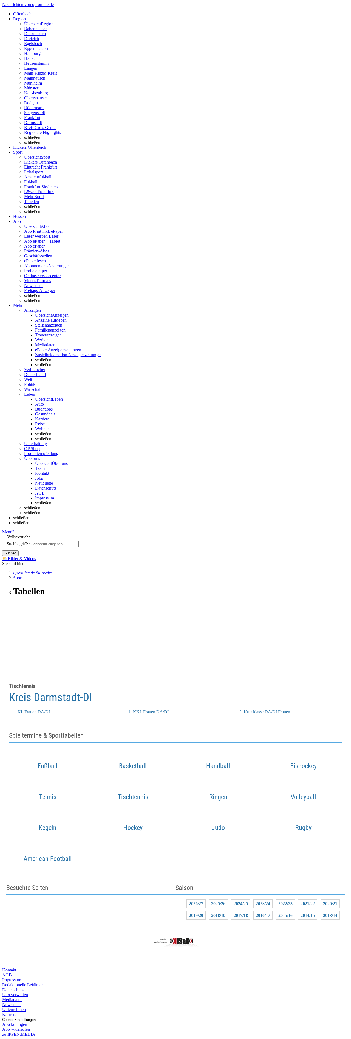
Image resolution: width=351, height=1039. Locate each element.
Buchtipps (44, 409)
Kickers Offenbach (40, 162)
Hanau (30, 58)
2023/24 (263, 903)
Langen (30, 68)
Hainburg (32, 53)
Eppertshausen (36, 48)
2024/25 (241, 903)
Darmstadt (33, 122)
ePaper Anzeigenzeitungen (58, 349)
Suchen (10, 553)
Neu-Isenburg (36, 93)
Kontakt (42, 473)
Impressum (44, 498)
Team (40, 468)
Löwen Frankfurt (39, 191)
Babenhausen (35, 28)
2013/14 (330, 915)
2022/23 (285, 903)
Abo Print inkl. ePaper (43, 231)
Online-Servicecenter (42, 275)
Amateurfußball (37, 177)
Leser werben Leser (41, 236)
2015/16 (285, 915)
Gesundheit (45, 414)
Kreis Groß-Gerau (40, 127)
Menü (7, 532)
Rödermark (34, 107)
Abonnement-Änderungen (47, 265)
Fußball (30, 181)
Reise (40, 424)
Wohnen (42, 428)
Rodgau (31, 102)
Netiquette (44, 483)
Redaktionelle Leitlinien (23, 984)
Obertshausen (36, 98)
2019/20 (196, 915)
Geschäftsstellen (38, 256)
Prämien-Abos (36, 251)
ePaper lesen (35, 261)
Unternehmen (14, 1009)
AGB (40, 493)
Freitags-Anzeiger (39, 290)
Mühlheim (33, 83)
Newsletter (33, 285)
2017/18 (241, 915)
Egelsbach (33, 43)
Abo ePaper (34, 246)
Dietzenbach (35, 33)
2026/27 (196, 903)
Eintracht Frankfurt (40, 167)
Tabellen (31, 201)
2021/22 (308, 903)
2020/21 (330, 903)
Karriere (42, 419)
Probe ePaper (35, 270)
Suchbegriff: (17, 543)
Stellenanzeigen (48, 325)
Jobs (39, 478)
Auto (39, 404)
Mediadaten (45, 344)
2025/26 (218, 903)
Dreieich (31, 38)
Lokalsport (33, 172)
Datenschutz (45, 488)
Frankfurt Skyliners (41, 186)
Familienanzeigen (50, 330)
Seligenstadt (34, 112)
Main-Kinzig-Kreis (40, 73)
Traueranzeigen (48, 335)
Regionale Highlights (42, 132)
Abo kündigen (14, 1024)
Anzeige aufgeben (51, 320)
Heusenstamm (36, 63)
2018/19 (218, 915)
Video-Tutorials (37, 280)
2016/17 (263, 915)
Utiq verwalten (15, 994)
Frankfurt (32, 117)
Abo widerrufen (16, 1029)
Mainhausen (34, 78)
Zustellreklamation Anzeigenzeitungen (68, 354)
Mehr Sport (34, 196)
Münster (31, 88)
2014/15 (308, 915)
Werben (42, 340)
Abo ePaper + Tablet (42, 241)
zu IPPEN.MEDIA (18, 1034)
